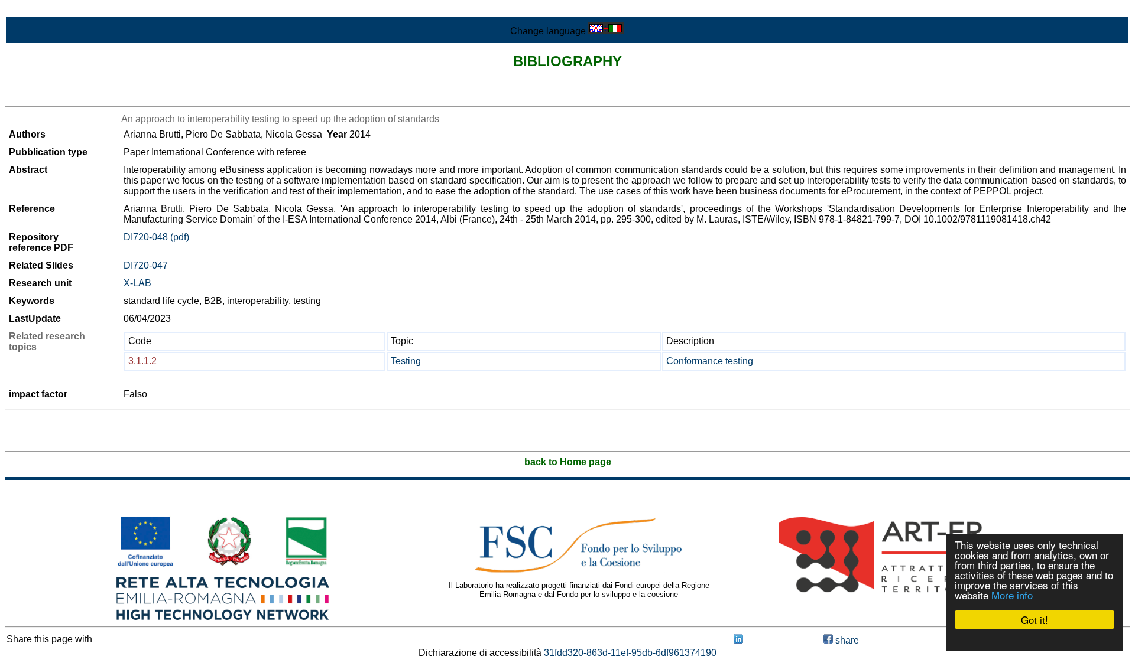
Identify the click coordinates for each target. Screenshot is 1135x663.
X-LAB (137, 283)
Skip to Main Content (48, 10)
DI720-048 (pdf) (156, 237)
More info (1012, 594)
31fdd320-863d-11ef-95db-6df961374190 (630, 653)
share (846, 640)
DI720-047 (146, 265)
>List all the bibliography (56, 96)
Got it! (1034, 619)
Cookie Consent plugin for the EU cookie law (1034, 639)
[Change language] (606, 31)
